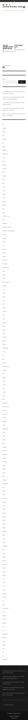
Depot (4, 253)
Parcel (3, 443)
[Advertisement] (14, 28)
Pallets (4, 439)
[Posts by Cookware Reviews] (3, 51)
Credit (3, 242)
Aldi (3, 135)
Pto (3, 505)
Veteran (4, 619)
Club (3, 209)
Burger (4, 176)
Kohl (3, 373)
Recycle (4, 516)
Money (4, 410)
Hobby (4, 340)
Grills (3, 329)
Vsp (3, 626)
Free (3, 300)
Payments (4, 454)
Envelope (4, 286)
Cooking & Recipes (7, 227)
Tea (3, 579)
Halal (3, 333)
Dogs (3, 271)
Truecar (4, 597)
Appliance (4, 150)
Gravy (3, 326)
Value (3, 612)
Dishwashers (5, 267)
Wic (3, 656)
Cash (3, 198)
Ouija (3, 432)
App (3, 143)
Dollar (3, 275)
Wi (3, 652)
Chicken (4, 205)
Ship (3, 549)
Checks (4, 201)
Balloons (4, 168)
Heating (4, 337)
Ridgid (3, 527)
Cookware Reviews (9, 51)
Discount (4, 260)
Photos (4, 465)
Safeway (4, 531)
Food (3, 293)
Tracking (4, 593)
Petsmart (4, 461)
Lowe (3, 388)
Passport (4, 447)
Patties (4, 450)
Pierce (3, 472)
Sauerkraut (5, 546)
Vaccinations (5, 608)
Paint (3, 436)
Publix (3, 509)
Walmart (4, 637)
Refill (3, 520)
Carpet (4, 194)
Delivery (4, 249)
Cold (3, 220)
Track (3, 590)
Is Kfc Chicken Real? (18, 46)
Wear (3, 648)
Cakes (3, 179)
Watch (4, 645)
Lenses (4, 384)
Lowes (4, 392)
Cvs (3, 245)
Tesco (3, 582)
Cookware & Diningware (8, 231)
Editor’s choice (6, 282)
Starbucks (4, 564)
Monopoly (4, 414)
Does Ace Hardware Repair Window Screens (8, 47)
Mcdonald (4, 403)
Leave (3, 381)
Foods (4, 296)
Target (4, 575)
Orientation (5, 428)
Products (4, 498)
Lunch (3, 395)
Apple (3, 146)
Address (4, 128)
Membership (5, 406)
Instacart (4, 362)
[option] (8, 52)
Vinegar (4, 623)
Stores (4, 568)
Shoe (3, 553)
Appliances (5, 154)
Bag (3, 161)
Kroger (4, 377)
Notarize (4, 417)
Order (3, 425)
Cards (3, 190)
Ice (3, 355)
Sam (3, 538)
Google (4, 322)
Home (3, 344)
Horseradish (5, 348)
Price (3, 487)
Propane (4, 502)
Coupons (4, 238)
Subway (4, 571)
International (5, 366)
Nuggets (4, 421)
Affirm (3, 132)
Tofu (3, 586)
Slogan (4, 557)
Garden (4, 307)
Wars (3, 641)
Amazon (4, 139)
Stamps (4, 560)
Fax (3, 289)
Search (4, 79)
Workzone (4, 659)
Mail (3, 399)
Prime (3, 491)
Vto (3, 630)
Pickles (4, 469)
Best (3, 172)
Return (4, 524)
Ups (3, 601)
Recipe (4, 513)
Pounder (4, 480)
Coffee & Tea (5, 216)
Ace (3, 124)
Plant (3, 476)
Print (3, 494)
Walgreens (5, 634)
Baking (4, 165)
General (4, 311)
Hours (3, 351)
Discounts (4, 264)
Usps (3, 604)
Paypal (4, 458)
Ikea (3, 359)
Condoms (4, 223)
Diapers (4, 256)
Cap (3, 183)
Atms (3, 157)
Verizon (4, 615)
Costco (4, 234)
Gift (3, 315)
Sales (3, 535)
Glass (3, 318)
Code (3, 212)
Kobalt (4, 370)
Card (3, 187)
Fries (3, 304)
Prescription (5, 483)
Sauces (4, 542)
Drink (3, 278)
